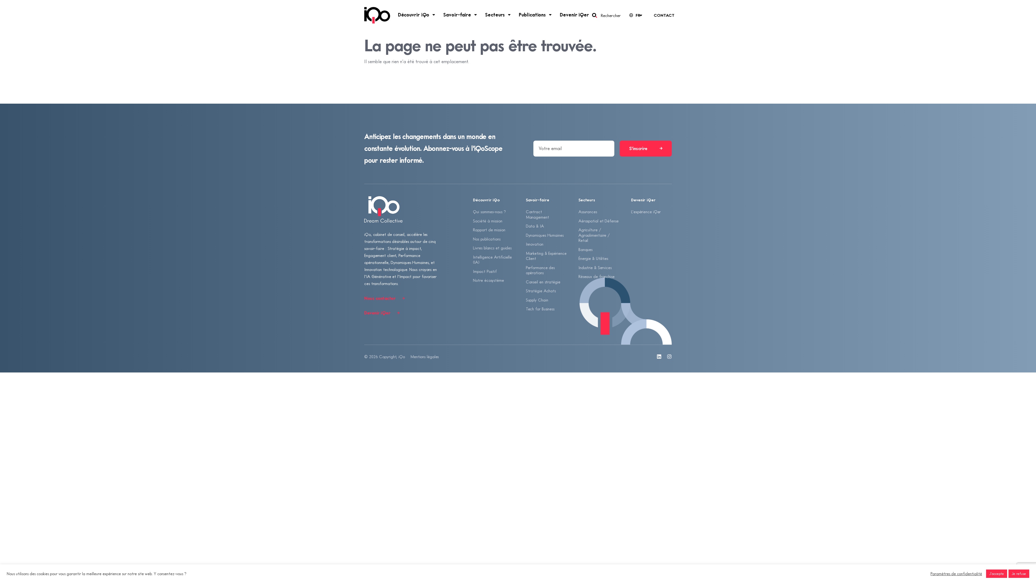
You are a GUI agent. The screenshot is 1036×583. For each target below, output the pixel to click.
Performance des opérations (540, 270)
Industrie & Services (595, 267)
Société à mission (487, 220)
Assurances (587, 211)
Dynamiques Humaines (545, 235)
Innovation (534, 244)
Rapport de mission (489, 229)
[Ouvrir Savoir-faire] (475, 15)
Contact (664, 15)
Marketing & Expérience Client (546, 256)
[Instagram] (669, 356)
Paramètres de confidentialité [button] (956, 573)
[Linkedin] (659, 356)
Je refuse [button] (1019, 573)
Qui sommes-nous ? (489, 211)
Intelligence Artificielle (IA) (492, 260)
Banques (585, 249)
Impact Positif (485, 271)
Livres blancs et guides (492, 247)
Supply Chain (537, 299)
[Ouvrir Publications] (550, 15)
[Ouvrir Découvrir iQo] (433, 15)
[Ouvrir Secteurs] (509, 15)
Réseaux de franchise (596, 276)
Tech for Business (540, 308)
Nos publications (486, 238)
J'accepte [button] (996, 573)
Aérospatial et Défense (598, 220)
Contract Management (537, 214)
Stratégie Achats (541, 290)
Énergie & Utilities (593, 258)
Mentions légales (424, 356)
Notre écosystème (488, 280)
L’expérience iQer (646, 211)
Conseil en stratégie (543, 281)
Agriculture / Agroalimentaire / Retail (594, 235)
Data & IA (535, 225)
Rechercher (611, 15)
